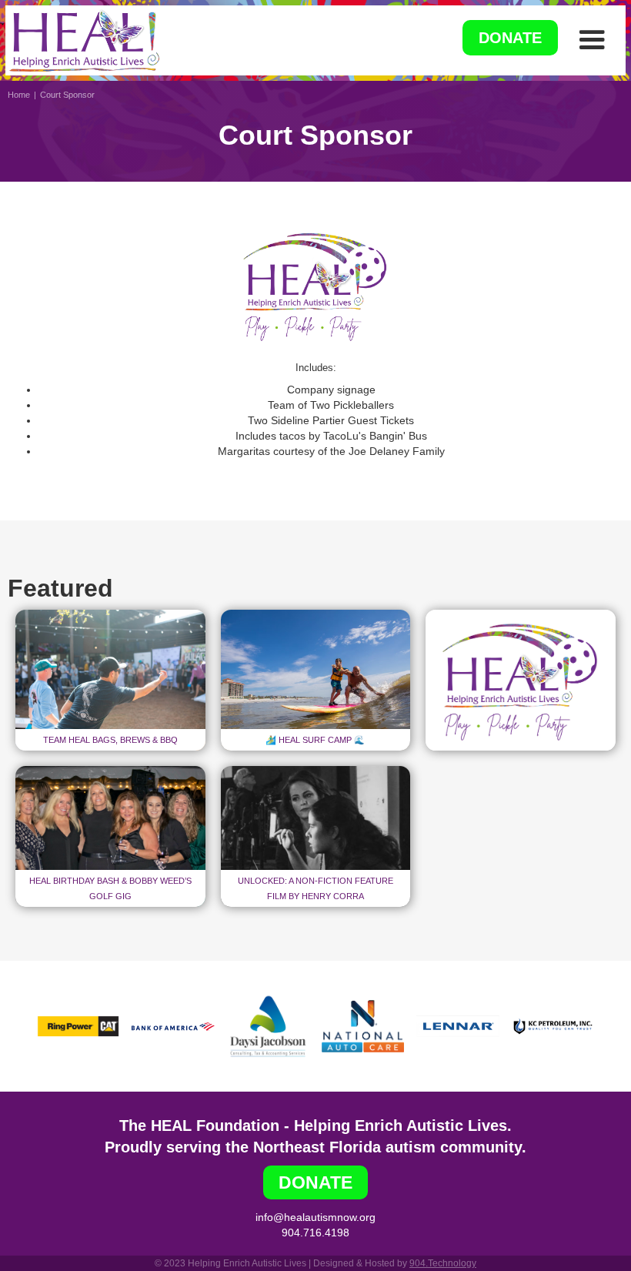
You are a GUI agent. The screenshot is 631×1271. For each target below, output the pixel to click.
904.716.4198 (315, 1232)
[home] (84, 40)
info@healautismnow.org (315, 1217)
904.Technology (442, 1263)
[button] (592, 40)
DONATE (510, 37)
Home (19, 94)
